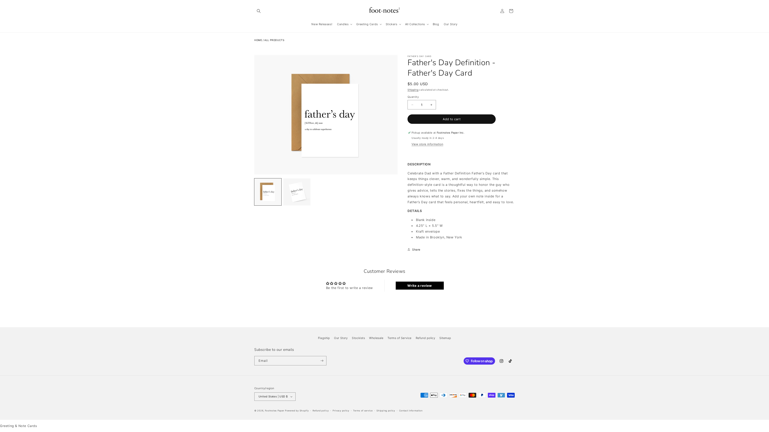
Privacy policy (341, 410)
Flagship (324, 338)
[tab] (461, 211)
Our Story (341, 338)
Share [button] (416, 249)
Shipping (413, 89)
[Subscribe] (321, 360)
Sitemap (445, 338)
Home (258, 40)
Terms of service (362, 410)
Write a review (419, 286)
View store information (427, 144)
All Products (274, 40)
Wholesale (376, 338)
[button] (258, 11)
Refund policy (425, 338)
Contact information (411, 410)
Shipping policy (385, 410)
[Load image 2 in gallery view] (296, 191)
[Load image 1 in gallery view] (267, 191)
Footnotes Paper (274, 410)
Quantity (413, 96)
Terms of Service (400, 338)
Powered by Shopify (297, 410)
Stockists (358, 338)
